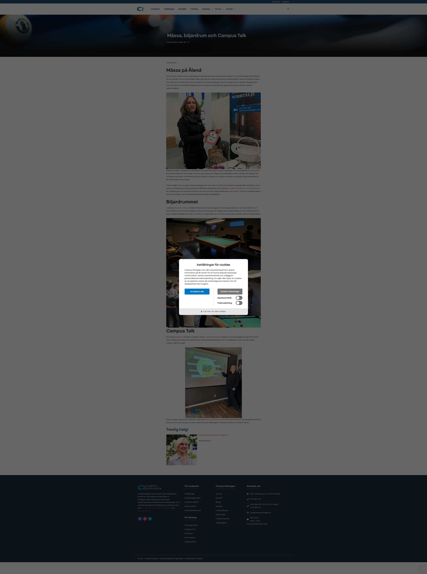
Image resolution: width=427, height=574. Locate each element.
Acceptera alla (197, 291)
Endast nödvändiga (230, 291)
